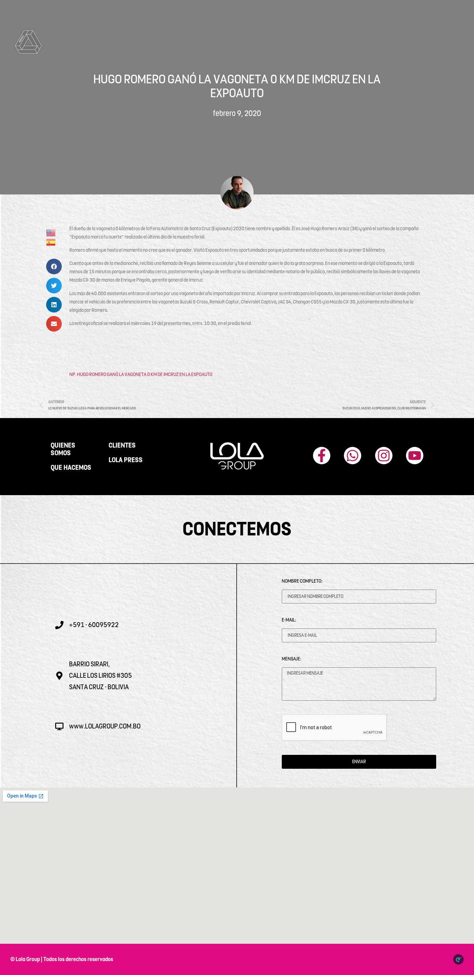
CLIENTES (122, 445)
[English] (51, 232)
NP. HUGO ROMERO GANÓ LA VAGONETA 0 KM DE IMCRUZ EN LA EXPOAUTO (140, 374)
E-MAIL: (289, 620)
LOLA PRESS (126, 460)
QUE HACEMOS (71, 468)
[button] (54, 266)
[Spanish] (51, 241)
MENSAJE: (291, 658)
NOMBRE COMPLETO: (302, 581)
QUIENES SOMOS (63, 449)
